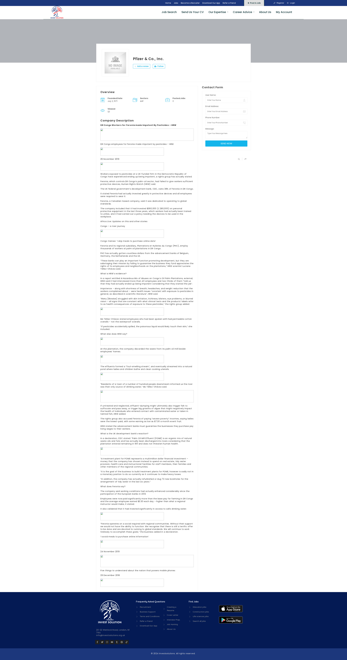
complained (115, 291)
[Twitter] (102, 642)
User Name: (210, 95)
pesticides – (162, 144)
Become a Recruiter (190, 3)
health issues (143, 291)
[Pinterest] (122, 642)
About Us (265, 12)
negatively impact (182, 408)
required (110, 196)
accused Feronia (132, 418)
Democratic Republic (173, 174)
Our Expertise (217, 12)
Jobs (176, 3)
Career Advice (242, 12)
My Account (284, 12)
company (123, 461)
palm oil (130, 248)
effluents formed (114, 366)
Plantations (143, 245)
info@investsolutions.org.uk (110, 635)
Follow (160, 66)
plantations (141, 248)
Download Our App (211, 3)
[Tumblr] (117, 642)
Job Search (169, 12)
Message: (209, 128)
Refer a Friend (229, 3)
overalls (104, 321)
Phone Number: (212, 117)
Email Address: (212, 106)
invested (136, 193)
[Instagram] (107, 642)
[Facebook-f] (97, 642)
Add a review (143, 66)
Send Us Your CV (192, 12)
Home (168, 3)
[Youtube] (112, 642)
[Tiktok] (126, 642)
